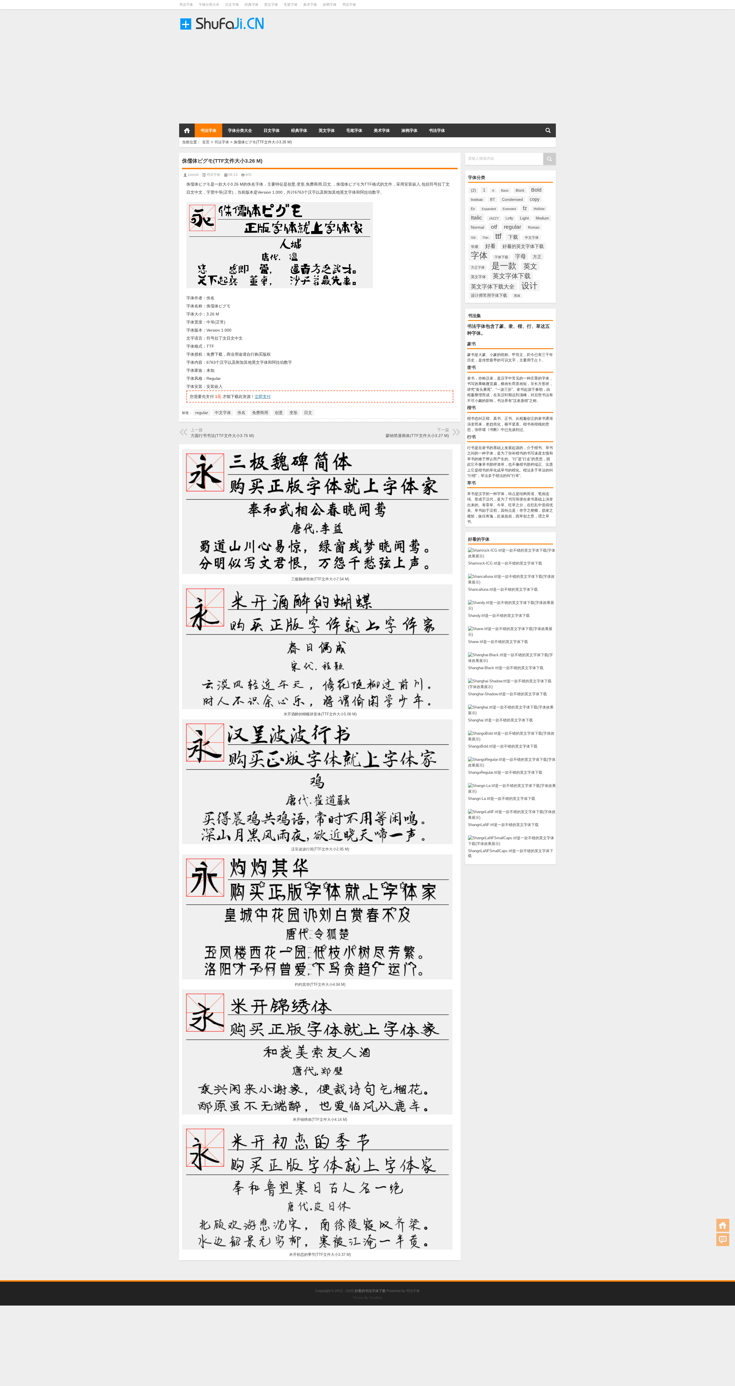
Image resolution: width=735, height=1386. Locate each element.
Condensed (512, 199)
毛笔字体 (290, 5)
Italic (476, 217)
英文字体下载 (512, 276)
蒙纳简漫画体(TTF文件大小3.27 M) (417, 435)
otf (494, 227)
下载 (513, 237)
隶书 (471, 367)
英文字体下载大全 (492, 287)
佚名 (241, 412)
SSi (473, 237)
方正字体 (478, 267)
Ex (473, 209)
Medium (542, 218)
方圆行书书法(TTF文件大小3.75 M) (222, 435)
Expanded (489, 209)
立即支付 (263, 396)
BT (492, 200)
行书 (471, 436)
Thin (485, 237)
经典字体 (251, 5)
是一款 (504, 265)
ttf (498, 236)
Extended (509, 209)
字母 (520, 256)
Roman (533, 227)
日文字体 (232, 5)
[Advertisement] (172, 77)
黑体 (517, 295)
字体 (479, 255)
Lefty (509, 218)
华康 (474, 247)
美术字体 (310, 5)
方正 (537, 256)
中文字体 (532, 238)
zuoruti (193, 175)
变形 (293, 412)
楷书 (471, 407)
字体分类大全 (209, 5)
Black (520, 190)
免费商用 (260, 412)
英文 (530, 266)
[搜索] (548, 130)
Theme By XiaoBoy (367, 1298)
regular (512, 227)
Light (524, 218)
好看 (490, 246)
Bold (536, 190)
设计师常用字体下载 (489, 295)
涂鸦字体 (329, 5)
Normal (477, 227)
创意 (279, 412)
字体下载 (501, 257)
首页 (187, 130)
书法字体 (186, 5)
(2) (473, 190)
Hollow (539, 209)
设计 (529, 285)
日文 (308, 412)
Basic (505, 190)
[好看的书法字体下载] (223, 17)
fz (525, 208)
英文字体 (271, 5)
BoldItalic (477, 199)
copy (534, 199)
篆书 (471, 343)
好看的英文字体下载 (523, 246)
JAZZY (494, 218)
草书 (471, 482)
